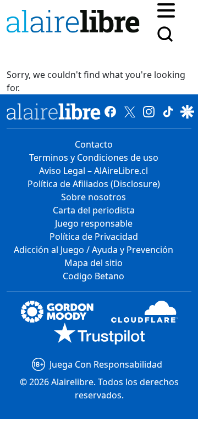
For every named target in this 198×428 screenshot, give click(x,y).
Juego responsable (94, 223)
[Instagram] (148, 111)
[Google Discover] (187, 111)
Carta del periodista (94, 210)
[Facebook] (110, 111)
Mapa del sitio (93, 263)
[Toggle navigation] (166, 9)
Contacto (94, 144)
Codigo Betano (93, 276)
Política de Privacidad (94, 236)
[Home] (75, 23)
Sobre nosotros (93, 197)
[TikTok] (168, 111)
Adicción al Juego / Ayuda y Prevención (93, 250)
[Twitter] (129, 111)
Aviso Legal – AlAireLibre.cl (93, 171)
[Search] (165, 34)
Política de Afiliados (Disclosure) (94, 184)
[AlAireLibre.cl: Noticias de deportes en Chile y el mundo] (54, 111)
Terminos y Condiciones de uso (93, 157)
